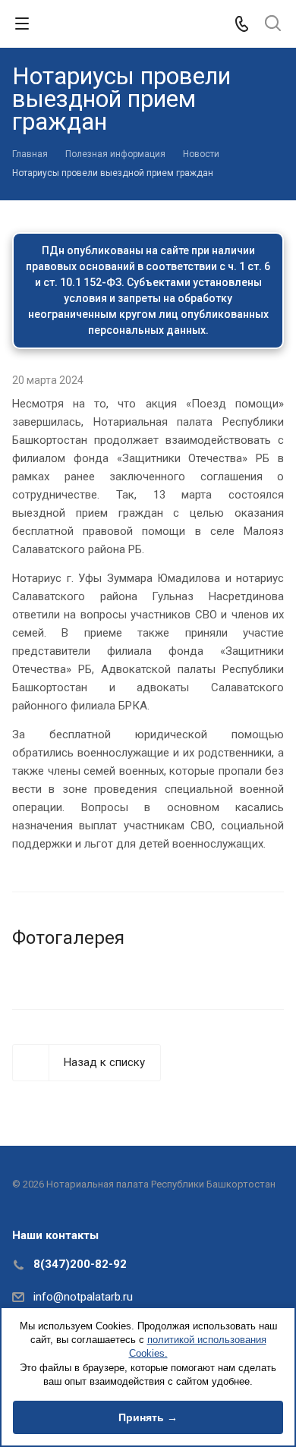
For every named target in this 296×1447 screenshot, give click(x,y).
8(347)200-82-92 (80, 1264)
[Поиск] (273, 25)
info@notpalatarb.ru (83, 1297)
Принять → (148, 1417)
